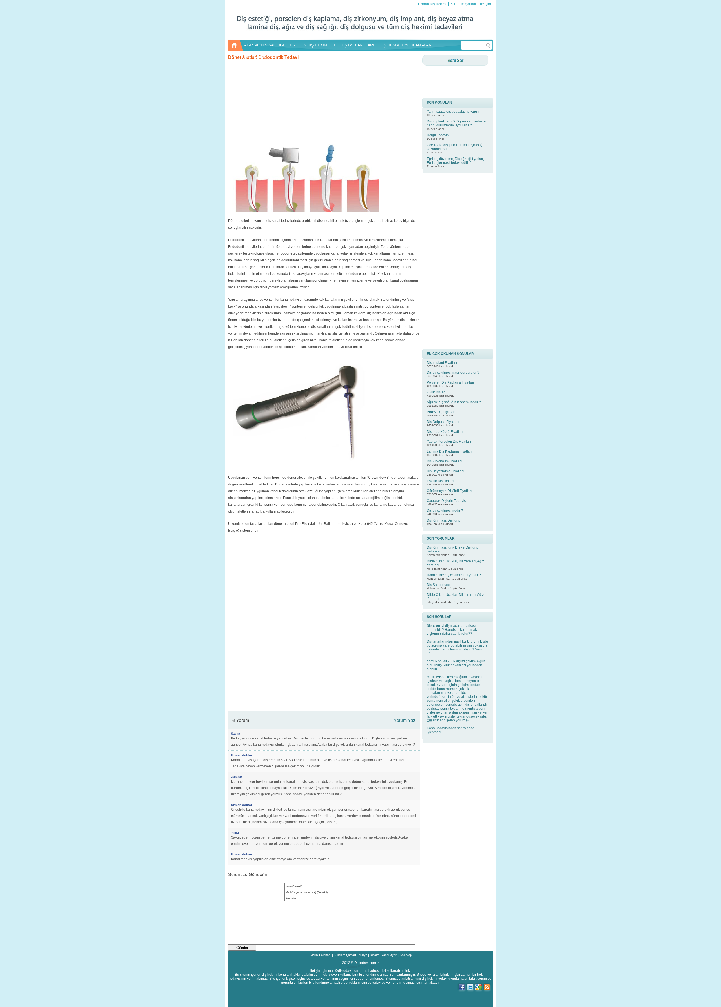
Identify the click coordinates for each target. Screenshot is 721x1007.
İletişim (485, 4)
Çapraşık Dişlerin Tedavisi (447, 501)
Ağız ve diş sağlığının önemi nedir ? (454, 402)
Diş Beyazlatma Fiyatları (445, 471)
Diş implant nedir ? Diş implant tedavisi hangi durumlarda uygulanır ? (456, 123)
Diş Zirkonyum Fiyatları (444, 461)
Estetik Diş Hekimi (440, 481)
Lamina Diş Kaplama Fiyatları (449, 451)
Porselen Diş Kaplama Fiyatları (450, 382)
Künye (363, 955)
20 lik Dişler (436, 392)
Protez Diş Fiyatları (441, 412)
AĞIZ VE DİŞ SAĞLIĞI (264, 45)
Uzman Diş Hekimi (432, 4)
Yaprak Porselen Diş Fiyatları (449, 442)
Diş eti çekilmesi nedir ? (445, 511)
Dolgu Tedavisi (438, 135)
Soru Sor (455, 60)
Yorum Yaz (404, 720)
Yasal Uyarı (389, 955)
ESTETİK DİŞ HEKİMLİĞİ (312, 45)
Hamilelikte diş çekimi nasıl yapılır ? (454, 575)
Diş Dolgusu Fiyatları (443, 422)
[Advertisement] (324, 99)
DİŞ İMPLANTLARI (357, 45)
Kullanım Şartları (463, 4)
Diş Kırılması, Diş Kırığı (444, 520)
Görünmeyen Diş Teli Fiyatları (449, 491)
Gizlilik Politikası (320, 955)
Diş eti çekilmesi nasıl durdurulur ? (453, 373)
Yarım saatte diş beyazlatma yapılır (453, 111)
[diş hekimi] (355, 37)
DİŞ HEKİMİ (254, 56)
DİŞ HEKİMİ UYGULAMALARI (406, 45)
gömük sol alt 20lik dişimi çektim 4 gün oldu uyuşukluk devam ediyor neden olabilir (456, 665)
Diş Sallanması (438, 585)
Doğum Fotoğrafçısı (360, 967)
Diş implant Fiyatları (442, 363)
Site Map (406, 955)
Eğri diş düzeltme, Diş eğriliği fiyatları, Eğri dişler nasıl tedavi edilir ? (455, 161)
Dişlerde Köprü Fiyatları (445, 432)
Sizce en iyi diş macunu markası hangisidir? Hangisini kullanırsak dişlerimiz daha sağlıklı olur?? (452, 630)
